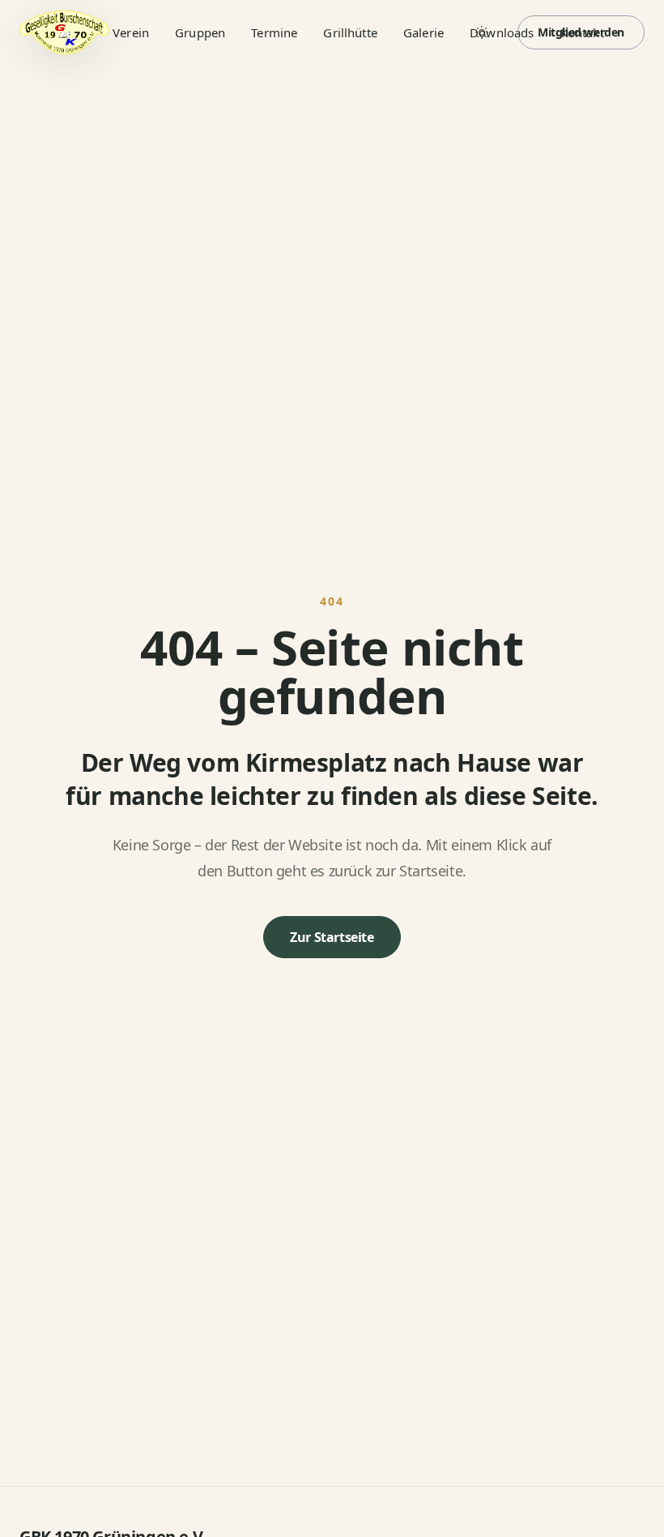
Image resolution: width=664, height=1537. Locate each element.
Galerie (423, 32)
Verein (131, 32)
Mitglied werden (581, 32)
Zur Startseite (331, 937)
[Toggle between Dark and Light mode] (482, 32)
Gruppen (200, 32)
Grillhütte (350, 32)
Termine (274, 32)
